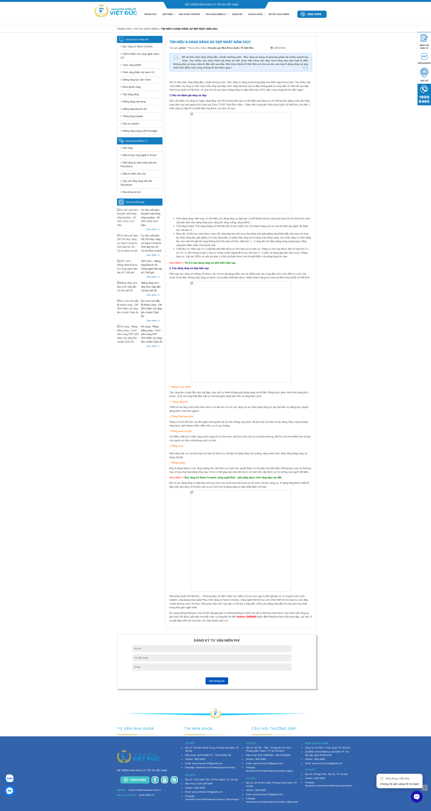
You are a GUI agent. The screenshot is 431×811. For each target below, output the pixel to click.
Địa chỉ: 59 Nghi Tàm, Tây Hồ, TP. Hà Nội (326, 774)
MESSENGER (424, 63)
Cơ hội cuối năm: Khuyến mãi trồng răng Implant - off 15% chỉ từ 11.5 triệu (150, 217)
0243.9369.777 (136, 795)
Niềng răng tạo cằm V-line (137, 79)
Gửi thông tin (217, 681)
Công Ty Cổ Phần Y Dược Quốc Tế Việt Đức (327, 747)
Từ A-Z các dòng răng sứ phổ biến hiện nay (210, 262)
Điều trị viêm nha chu (134, 173)
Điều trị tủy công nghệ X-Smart (139, 155)
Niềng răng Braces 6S (135, 109)
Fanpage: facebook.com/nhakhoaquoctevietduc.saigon (269, 769)
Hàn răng (128, 147)
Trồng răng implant (133, 116)
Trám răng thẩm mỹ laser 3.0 (138, 72)
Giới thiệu (167, 14)
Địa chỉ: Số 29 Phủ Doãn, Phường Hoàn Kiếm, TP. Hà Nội (271, 784)
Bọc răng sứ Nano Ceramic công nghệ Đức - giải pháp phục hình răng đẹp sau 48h (233, 477)
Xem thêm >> (153, 229)
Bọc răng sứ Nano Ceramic (138, 46)
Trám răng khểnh (132, 65)
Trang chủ (150, 14)
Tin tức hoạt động (278, 14)
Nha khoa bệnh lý (216, 14)
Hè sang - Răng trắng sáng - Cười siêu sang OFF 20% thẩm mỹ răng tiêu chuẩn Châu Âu (151, 334)
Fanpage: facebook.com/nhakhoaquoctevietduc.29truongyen (212, 798)
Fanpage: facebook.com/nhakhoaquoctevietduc (210, 767)
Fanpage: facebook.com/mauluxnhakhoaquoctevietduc (328, 784)
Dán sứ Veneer (131, 123)
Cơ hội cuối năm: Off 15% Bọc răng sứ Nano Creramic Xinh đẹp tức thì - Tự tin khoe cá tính (151, 243)
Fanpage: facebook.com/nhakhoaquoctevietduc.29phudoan (272, 800)
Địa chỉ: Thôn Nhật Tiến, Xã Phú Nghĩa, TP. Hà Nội (211, 779)
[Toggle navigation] (120, 15)
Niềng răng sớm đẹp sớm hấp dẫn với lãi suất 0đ (150, 286)
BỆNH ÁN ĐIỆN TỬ (424, 46)
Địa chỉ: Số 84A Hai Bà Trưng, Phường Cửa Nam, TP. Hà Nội (212, 749)
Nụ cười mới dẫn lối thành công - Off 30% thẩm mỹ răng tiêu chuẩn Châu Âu (151, 308)
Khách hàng (255, 14)
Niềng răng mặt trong (134, 101)
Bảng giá (237, 14)
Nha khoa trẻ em (132, 192)
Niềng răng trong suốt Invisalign (140, 130)
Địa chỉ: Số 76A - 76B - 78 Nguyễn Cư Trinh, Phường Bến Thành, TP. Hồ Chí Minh (269, 749)
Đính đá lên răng (132, 86)
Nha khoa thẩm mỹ (189, 14)
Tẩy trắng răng (131, 94)
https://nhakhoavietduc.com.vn (139, 790)
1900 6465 (314, 14)
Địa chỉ (424, 80)
